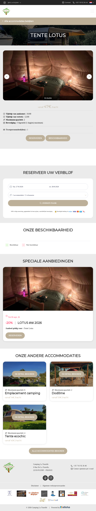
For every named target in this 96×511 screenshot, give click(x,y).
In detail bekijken (24, 374)
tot (50, 187)
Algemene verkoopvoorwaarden (53, 486)
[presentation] (6, 76)
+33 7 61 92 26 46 (80, 466)
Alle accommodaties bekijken (19, 21)
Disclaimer (35, 486)
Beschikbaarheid (58, 138)
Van (14, 187)
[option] (48, 304)
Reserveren (35, 138)
